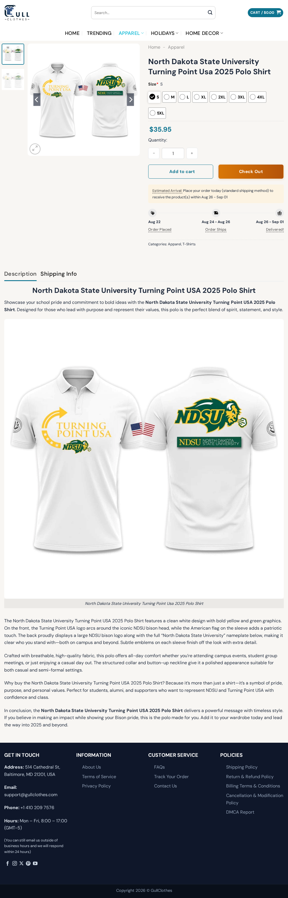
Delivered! (275, 229)
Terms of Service (99, 777)
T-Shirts (189, 244)
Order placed (160, 229)
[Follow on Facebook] (7, 863)
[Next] (130, 99)
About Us (91, 767)
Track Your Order (171, 777)
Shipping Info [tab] (58, 273)
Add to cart (182, 171)
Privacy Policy (96, 786)
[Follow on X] (21, 863)
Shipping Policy (242, 767)
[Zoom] (35, 148)
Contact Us (165, 786)
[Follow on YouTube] (35, 863)
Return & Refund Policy (250, 777)
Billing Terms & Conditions (253, 786)
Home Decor (202, 33)
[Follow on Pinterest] (28, 863)
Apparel (129, 33)
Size (153, 84)
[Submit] (210, 12)
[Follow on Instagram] (14, 863)
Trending (99, 33)
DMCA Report (240, 812)
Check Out (251, 171)
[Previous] (37, 99)
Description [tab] (20, 273)
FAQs (159, 767)
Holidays (163, 33)
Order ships (215, 229)
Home (72, 33)
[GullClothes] (43, 12)
